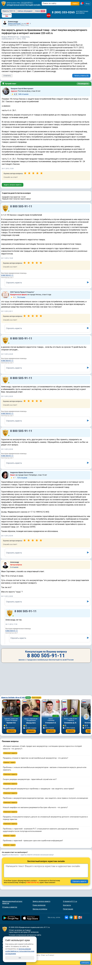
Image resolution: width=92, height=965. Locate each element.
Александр (13, 21)
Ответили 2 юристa (10, 753)
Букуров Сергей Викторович (22, 88)
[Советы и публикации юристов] (3, 3)
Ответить (7, 76)
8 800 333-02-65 (32, 882)
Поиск (28, 697)
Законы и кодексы (40, 909)
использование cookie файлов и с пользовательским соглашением (19, 951)
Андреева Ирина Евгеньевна (21, 472)
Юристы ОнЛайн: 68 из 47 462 (13, 697)
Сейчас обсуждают (25, 11)
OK (20, 958)
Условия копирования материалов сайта (25, 935)
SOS (49, 15)
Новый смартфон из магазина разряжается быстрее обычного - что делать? (35, 807)
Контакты (67, 905)
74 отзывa (19, 297)
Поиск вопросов (39, 905)
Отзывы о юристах (9, 907)
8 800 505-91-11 (21, 206)
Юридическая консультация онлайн (23, 5)
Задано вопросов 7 (14, 23)
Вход (87, 4)
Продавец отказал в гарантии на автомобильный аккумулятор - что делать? (35, 758)
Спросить (11, 731)
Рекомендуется (83, 83)
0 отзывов (14, 567)
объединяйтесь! (27, 3)
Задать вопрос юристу (12, 185)
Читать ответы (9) (81, 76)
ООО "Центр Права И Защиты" (22, 292)
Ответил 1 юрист (9, 762)
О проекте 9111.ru (70, 901)
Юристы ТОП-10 (9, 11)
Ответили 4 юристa (10, 774)
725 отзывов (20, 478)
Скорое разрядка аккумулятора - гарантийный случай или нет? (30, 779)
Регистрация (36, 697)
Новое (40, 11)
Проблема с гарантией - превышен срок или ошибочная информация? (33, 840)
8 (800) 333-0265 (63, 12)
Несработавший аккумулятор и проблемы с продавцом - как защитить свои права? (38, 789)
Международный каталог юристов (12, 902)
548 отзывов (21, 94)
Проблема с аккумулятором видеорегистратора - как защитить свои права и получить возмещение (45, 798)
